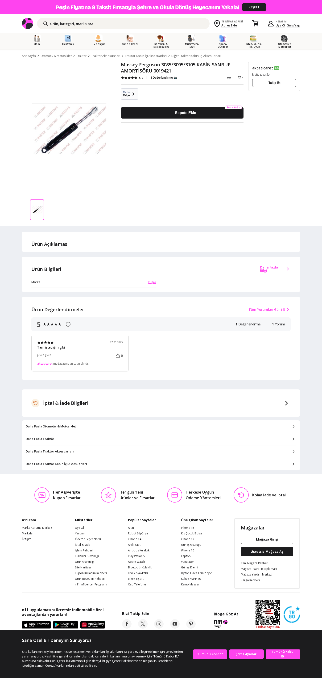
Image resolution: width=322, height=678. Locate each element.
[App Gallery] (92, 625)
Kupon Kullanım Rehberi (91, 573)
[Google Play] (65, 625)
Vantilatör (187, 562)
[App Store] (36, 625)
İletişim (26, 539)
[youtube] (175, 627)
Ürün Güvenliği (85, 562)
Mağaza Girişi (267, 539)
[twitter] (143, 627)
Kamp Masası (190, 584)
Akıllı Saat (134, 545)
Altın (131, 528)
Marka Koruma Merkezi (37, 528)
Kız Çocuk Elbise (191, 533)
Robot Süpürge (138, 533)
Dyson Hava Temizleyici (196, 573)
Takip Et (274, 83)
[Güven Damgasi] (292, 614)
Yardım (80, 533)
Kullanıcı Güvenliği (87, 556)
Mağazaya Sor (261, 74)
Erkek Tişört (136, 579)
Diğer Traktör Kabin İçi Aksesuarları (196, 56)
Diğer (152, 282)
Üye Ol (280, 25)
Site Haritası (83, 567)
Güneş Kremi (189, 567)
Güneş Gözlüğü (191, 545)
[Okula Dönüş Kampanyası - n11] (161, 7)
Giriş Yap (293, 25)
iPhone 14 (134, 539)
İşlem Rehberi (84, 550)
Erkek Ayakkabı (138, 573)
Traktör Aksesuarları (105, 56)
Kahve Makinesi (191, 579)
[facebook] (127, 627)
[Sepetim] (255, 23)
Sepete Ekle (185, 113)
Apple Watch (136, 562)
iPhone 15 (187, 528)
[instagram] (159, 627)
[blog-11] (226, 624)
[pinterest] (191, 627)
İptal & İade (82, 545)
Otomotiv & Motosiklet (56, 56)
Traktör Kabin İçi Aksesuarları (146, 56)
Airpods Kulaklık (138, 550)
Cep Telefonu (137, 584)
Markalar (28, 533)
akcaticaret (262, 68)
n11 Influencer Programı (91, 584)
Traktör (81, 56)
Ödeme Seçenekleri (88, 539)
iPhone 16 (187, 550)
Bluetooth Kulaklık (140, 567)
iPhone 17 (187, 539)
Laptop (186, 556)
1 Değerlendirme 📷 (163, 78)
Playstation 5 (136, 556)
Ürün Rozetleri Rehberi (90, 579)
